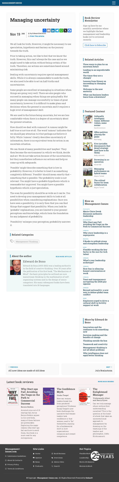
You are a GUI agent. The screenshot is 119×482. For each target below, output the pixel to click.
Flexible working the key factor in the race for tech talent (95, 251)
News (37, 462)
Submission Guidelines (16, 456)
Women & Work (85, 466)
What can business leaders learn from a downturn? (96, 96)
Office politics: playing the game (101, 134)
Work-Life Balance (86, 462)
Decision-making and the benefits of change (95, 336)
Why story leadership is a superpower (95, 234)
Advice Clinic (59, 462)
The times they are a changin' (93, 76)
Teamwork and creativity (95, 344)
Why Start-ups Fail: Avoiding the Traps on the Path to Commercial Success (96, 224)
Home (37, 454)
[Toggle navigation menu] (114, 2)
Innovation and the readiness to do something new (95, 329)
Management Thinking (27, 241)
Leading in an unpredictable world (96, 71)
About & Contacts (14, 460)
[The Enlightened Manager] (86, 413)
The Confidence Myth (66, 390)
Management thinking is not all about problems (95, 348)
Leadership (84, 458)
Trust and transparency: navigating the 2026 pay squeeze (95, 281)
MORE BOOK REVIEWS (106, 382)
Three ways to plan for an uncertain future (95, 65)
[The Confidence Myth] (50, 413)
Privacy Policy (13, 464)
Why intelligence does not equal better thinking (95, 354)
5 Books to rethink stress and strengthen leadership (95, 242)
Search (57, 466)
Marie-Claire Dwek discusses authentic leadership (92, 213)
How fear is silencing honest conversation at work (94, 270)
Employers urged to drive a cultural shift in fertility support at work (96, 303)
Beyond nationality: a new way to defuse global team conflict (96, 292)
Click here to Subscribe (95, 45)
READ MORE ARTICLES (64, 256)
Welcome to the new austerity (93, 90)
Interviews (58, 458)
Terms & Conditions (15, 469)
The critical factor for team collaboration (101, 182)
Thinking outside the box (95, 340)
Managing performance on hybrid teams (101, 171)
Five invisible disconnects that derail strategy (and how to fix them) (102, 148)
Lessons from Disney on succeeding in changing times (94, 83)
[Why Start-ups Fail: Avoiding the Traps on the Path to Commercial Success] (14, 414)
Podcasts (39, 466)
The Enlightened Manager (100, 391)
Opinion (38, 458)
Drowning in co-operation (102, 160)
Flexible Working (86, 454)
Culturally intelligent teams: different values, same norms (101, 120)
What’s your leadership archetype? (94, 261)
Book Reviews (59, 454)
